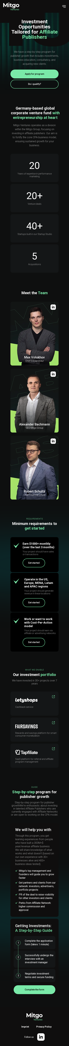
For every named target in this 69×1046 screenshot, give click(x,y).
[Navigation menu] (64, 6)
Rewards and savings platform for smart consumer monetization (35, 734)
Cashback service (24, 707)
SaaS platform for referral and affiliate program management (34, 760)
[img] (53, 441)
